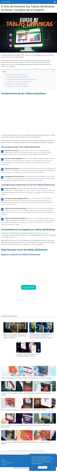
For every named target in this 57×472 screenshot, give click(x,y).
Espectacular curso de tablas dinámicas (17, 84)
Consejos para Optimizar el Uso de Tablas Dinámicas (22, 79)
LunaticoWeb (5, 2)
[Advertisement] (28, 114)
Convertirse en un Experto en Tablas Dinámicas (18, 81)
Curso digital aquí (28, 287)
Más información (38, 463)
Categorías (4, 461)
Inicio (2, 459)
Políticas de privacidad (7, 462)
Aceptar (42, 467)
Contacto (3, 464)
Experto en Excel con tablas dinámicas (18, 86)
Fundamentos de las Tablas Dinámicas (15, 75)
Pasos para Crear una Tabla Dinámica (17, 77)
